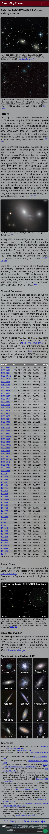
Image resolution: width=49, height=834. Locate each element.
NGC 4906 (5, 447)
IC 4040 (4, 536)
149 (13, 627)
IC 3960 (4, 496)
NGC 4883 (5, 422)
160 (16, 627)
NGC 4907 (5, 450)
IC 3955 (4, 488)
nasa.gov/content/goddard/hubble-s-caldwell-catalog (25, 766)
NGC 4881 (5, 419)
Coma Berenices (9, 573)
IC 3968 (4, 508)
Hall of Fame (23, 821)
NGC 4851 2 (6, 376)
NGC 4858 (5, 384)
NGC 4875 (5, 413)
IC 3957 (4, 490)
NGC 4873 (5, 407)
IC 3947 (4, 482)
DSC (6, 821)
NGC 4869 (5, 399)
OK (45, 831)
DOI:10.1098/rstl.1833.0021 (25, 816)
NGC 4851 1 (6, 373)
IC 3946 (4, 479)
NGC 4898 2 (6, 445)
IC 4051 (4, 554)
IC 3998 (4, 516)
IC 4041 (4, 539)
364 (46, 139)
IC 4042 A (5, 545)
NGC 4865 (5, 393)
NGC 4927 (5, 470)
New (12, 821)
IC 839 (4, 473)
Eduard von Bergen (24, 59)
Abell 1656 (26, 343)
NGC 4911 (5, 456)
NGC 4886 (5, 424)
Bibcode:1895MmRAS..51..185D (26, 789)
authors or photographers (38, 826)
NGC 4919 (5, 462)
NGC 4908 (5, 453)
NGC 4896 (5, 439)
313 (31, 195)
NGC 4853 (5, 378)
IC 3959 (4, 493)
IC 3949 (4, 485)
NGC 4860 (5, 387)
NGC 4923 (5, 467)
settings (39, 831)
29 (33, 59)
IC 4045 (4, 551)
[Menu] (44, 3)
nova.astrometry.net (23, 750)
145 (30, 351)
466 (2, 141)
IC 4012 (4, 522)
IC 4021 (4, 525)
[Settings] (43, 821)
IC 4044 (4, 548)
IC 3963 (4, 502)
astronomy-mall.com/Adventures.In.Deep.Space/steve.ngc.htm (25, 804)
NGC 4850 (5, 370)
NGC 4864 (5, 390)
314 (46, 258)
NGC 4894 (5, 430)
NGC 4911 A (6, 459)
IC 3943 (4, 476)
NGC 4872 (5, 404)
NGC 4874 (5, 410)
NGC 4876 (5, 416)
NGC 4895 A (6, 436)
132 (11, 627)
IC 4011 (4, 519)
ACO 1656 (38, 343)
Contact (35, 821)
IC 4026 (4, 528)
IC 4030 (4, 531)
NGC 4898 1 (6, 442)
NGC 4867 (5, 396)
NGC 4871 (5, 401)
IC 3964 (4, 505)
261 (11, 234)
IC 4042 (4, 542)
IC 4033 (4, 534)
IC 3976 (4, 513)
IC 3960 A (5, 499)
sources (25, 826)
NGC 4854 (5, 381)
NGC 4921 (5, 465)
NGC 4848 (5, 367)
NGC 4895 (5, 433)
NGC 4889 (5, 427)
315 (2, 261)
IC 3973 (4, 511)
